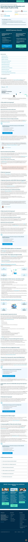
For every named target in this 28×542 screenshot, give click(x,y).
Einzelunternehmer (15, 225)
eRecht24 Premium (4, 161)
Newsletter (21, 524)
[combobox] (26, 1)
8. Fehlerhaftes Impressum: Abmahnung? (6, 67)
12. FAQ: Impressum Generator (5, 74)
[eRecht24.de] (4, 1)
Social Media (2, 359)
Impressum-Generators (16, 420)
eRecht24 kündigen (22, 518)
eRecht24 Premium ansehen (21, 46)
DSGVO (23, 181)
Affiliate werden (12, 514)
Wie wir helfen (12, 518)
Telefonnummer (3, 261)
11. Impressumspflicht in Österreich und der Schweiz (8, 72)
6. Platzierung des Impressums (5, 64)
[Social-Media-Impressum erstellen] (14, 372)
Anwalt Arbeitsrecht (22, 514)
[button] (4, 15)
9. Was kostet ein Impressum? (5, 69)
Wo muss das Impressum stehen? (11, 354)
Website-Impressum (8, 173)
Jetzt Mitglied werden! (20, 1)
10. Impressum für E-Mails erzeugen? (6, 71)
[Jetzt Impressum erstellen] (14, 129)
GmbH (24, 223)
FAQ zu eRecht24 (22, 522)
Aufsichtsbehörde (16, 290)
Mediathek (21, 523)
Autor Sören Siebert (13, 519)
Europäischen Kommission (10, 319)
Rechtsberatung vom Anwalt (23, 519)
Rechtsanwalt (9, 147)
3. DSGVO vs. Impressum (4, 59)
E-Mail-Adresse (8, 261)
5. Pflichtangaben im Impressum (5, 62)
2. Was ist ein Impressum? (4, 57)
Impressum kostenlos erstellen (7, 46)
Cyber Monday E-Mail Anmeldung (22, 527)
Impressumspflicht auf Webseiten (18, 79)
